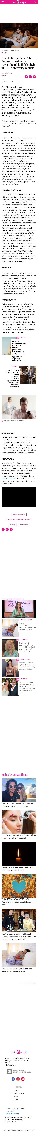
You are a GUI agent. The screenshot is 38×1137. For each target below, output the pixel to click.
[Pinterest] (23, 1079)
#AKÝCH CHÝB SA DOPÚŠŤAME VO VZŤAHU (19, 519)
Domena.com (30, 1130)
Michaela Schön (8, 82)
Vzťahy (4, 76)
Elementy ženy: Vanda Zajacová (13, 599)
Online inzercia (19, 1093)
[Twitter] (34, 76)
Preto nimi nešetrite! (9, 478)
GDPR (16, 1099)
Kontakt (16, 1096)
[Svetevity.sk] (19, 2)
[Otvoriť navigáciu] (3, 2)
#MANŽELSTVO (24, 524)
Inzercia (16, 1090)
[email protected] (12, 1113)
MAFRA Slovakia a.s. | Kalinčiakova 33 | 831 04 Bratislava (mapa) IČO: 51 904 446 (18, 1119)
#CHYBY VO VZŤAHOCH (19, 514)
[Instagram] (18, 1079)
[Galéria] (19, 35)
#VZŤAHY (12, 524)
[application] (19, 609)
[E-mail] (30, 76)
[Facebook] (26, 76)
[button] (35, 2)
